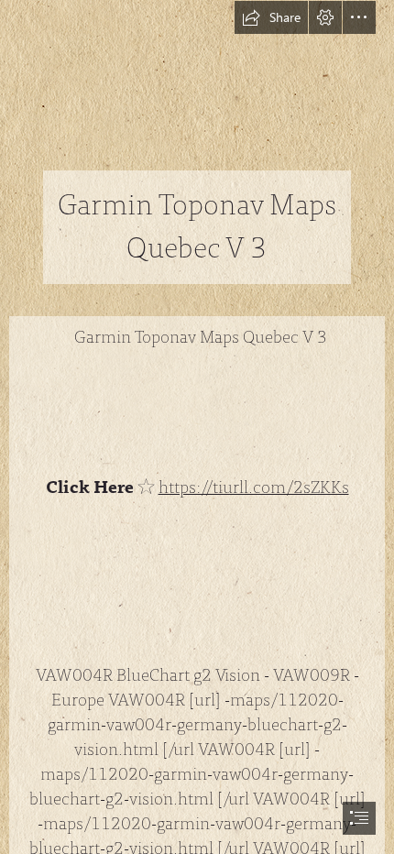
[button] (271, 17)
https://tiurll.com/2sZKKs (254, 487)
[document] (197, 427)
